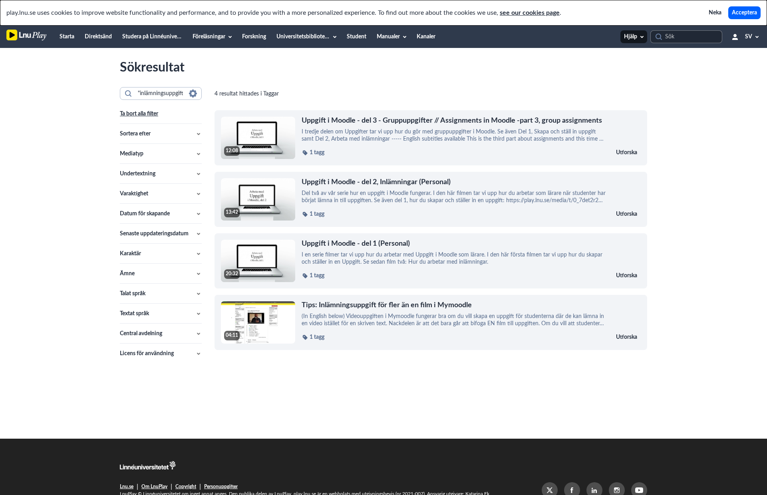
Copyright (185, 486)
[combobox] (160, 93)
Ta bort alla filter (139, 114)
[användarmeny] (735, 36)
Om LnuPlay (154, 486)
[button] (161, 134)
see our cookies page (530, 13)
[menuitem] (67, 36)
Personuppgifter (221, 486)
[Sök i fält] (193, 93)
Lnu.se (126, 486)
